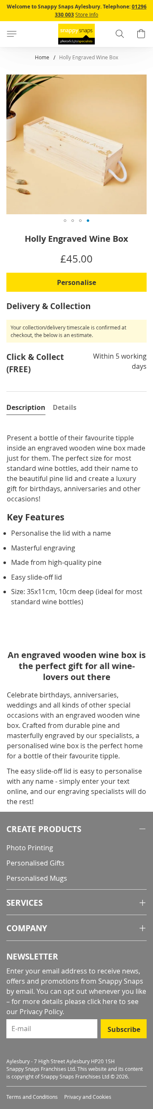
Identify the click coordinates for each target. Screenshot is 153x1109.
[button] (65, 220)
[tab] (25, 407)
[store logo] (76, 34)
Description (25, 407)
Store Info (86, 14)
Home (42, 57)
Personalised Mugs (36, 878)
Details (64, 407)
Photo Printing (29, 847)
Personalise (76, 282)
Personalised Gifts (35, 863)
